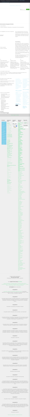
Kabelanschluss (20, 212)
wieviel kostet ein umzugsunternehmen (9, 192)
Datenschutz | (14, 414)
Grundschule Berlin (9, 128)
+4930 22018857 (22, 0)
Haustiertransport (20, 206)
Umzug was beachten (9, 183)
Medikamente (20, 223)
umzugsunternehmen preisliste (9, 178)
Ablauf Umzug (8, 123)
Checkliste (4, 122)
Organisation (20, 233)
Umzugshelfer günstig (9, 150)
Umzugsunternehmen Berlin (6, 143)
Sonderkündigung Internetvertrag (9, 133)
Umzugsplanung (20, 249)
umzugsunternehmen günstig (9, 171)
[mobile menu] (0, 9)
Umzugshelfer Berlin (5, 136)
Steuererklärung (20, 238)
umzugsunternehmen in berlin (9, 173)
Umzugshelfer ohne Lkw (9, 154)
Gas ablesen (20, 197)
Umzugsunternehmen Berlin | (22, 283)
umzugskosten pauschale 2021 (9, 160)
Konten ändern (20, 215)
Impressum (19, 211)
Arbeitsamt (19, 174)
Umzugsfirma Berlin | (14, 283)
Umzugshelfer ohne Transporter (9, 156)
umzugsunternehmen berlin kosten (9, 167)
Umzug (4, 123)
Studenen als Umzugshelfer (9, 135)
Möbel (19, 229)
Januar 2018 (26, 123)
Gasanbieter (20, 198)
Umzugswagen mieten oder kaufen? (20, 258)
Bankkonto (8, 125)
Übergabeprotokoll (21, 242)
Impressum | (9, 414)
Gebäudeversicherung (21, 199)
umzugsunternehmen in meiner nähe (9, 174)
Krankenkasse (20, 219)
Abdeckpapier (20, 171)
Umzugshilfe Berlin (4, 138)
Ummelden (8, 139)
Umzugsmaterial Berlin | (20, 285)
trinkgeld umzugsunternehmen (9, 138)
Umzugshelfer (10, 145)
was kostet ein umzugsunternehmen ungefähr (9, 190)
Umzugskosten (5, 140)
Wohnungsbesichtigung (21, 268)
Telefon (19, 239)
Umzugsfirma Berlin (5, 134)
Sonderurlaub (20, 237)
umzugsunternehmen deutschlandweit (9, 169)
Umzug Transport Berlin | (12, 285)
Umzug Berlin (4, 125)
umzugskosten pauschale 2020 (9, 158)
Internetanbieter (9, 129)
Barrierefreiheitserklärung (22, 180)
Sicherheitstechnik (21, 236)
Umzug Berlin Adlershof (7, 291)
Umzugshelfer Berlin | (5, 284)
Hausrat (19, 205)
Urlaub (19, 259)
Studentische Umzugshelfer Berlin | (13, 284)
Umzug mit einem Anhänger (19, 244)
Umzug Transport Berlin (4, 131)
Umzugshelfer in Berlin (9, 152)
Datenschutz (20, 186)
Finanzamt (19, 196)
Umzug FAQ (4, 127)
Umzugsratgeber (20, 250)
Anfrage (28, 9)
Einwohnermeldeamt (21, 191)
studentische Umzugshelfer (9, 136)
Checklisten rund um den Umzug (20, 183)
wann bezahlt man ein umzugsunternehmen (9, 184)
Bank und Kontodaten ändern (20, 179)
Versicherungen (20, 260)
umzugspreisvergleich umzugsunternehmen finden (9, 163)
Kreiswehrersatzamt (21, 220)
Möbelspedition (20, 230)
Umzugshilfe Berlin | (22, 284)
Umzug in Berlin (4, 129)
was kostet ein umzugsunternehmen (9, 188)
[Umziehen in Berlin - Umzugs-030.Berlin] (15, 6)
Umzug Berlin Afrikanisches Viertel (16, 291)
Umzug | (5, 283)
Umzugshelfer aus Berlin (9, 147)
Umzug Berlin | (8, 283)
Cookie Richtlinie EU (19, 414)
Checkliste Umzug (9, 127)
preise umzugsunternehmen (9, 131)
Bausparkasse (20, 181)
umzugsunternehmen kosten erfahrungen (9, 176)
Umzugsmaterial (5, 141)
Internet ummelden (9, 130)
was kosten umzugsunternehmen (9, 186)
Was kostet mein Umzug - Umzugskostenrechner (21, 262)
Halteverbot (20, 202)
